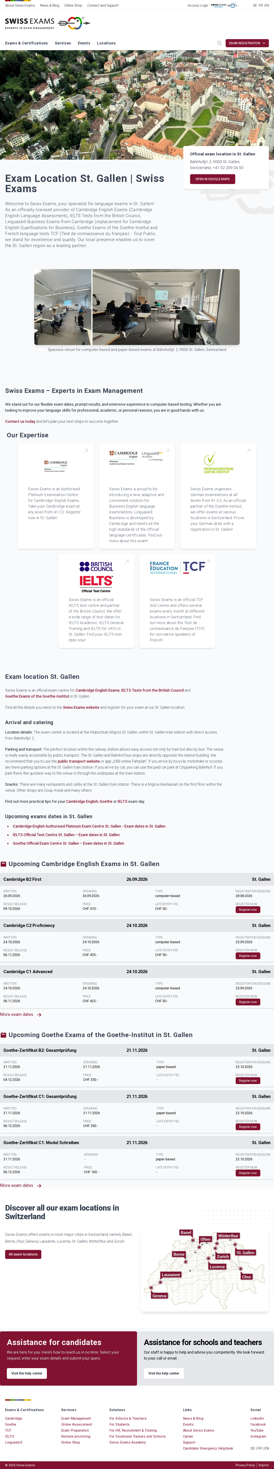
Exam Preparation (75, 1430)
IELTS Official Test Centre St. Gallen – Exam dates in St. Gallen (66, 834)
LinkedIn (257, 1418)
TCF (8, 1430)
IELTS (122, 801)
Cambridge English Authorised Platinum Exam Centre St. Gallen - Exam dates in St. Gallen (89, 826)
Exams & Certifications (26, 43)
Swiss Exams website (81, 707)
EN (267, 5)
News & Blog (49, 5)
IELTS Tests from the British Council (152, 690)
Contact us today (20, 421)
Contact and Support (103, 5)
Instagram (258, 1436)
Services (63, 43)
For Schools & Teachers (128, 1418)
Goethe (106, 801)
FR (261, 5)
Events (84, 43)
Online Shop (73, 5)
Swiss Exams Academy (127, 1442)
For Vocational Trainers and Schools (137, 1436)
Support (189, 1442)
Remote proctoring (76, 1436)
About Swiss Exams (20, 5)
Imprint (264, 1465)
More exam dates (16, 1014)
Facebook (258, 1424)
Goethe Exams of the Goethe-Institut (37, 696)
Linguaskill (13, 1442)
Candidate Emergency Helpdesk (208, 1448)
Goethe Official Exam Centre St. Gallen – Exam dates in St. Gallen (68, 843)
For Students (119, 1424)
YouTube (257, 1430)
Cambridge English (82, 801)
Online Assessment (76, 1424)
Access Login (198, 5)
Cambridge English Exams (98, 690)
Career (188, 1436)
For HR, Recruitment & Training (133, 1430)
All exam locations (23, 1254)
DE (255, 5)
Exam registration (244, 43)
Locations (106, 43)
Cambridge (13, 1418)
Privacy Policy (245, 1465)
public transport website (79, 761)
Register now (248, 909)
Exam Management (76, 1418)
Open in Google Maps (212, 179)
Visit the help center (26, 1373)
